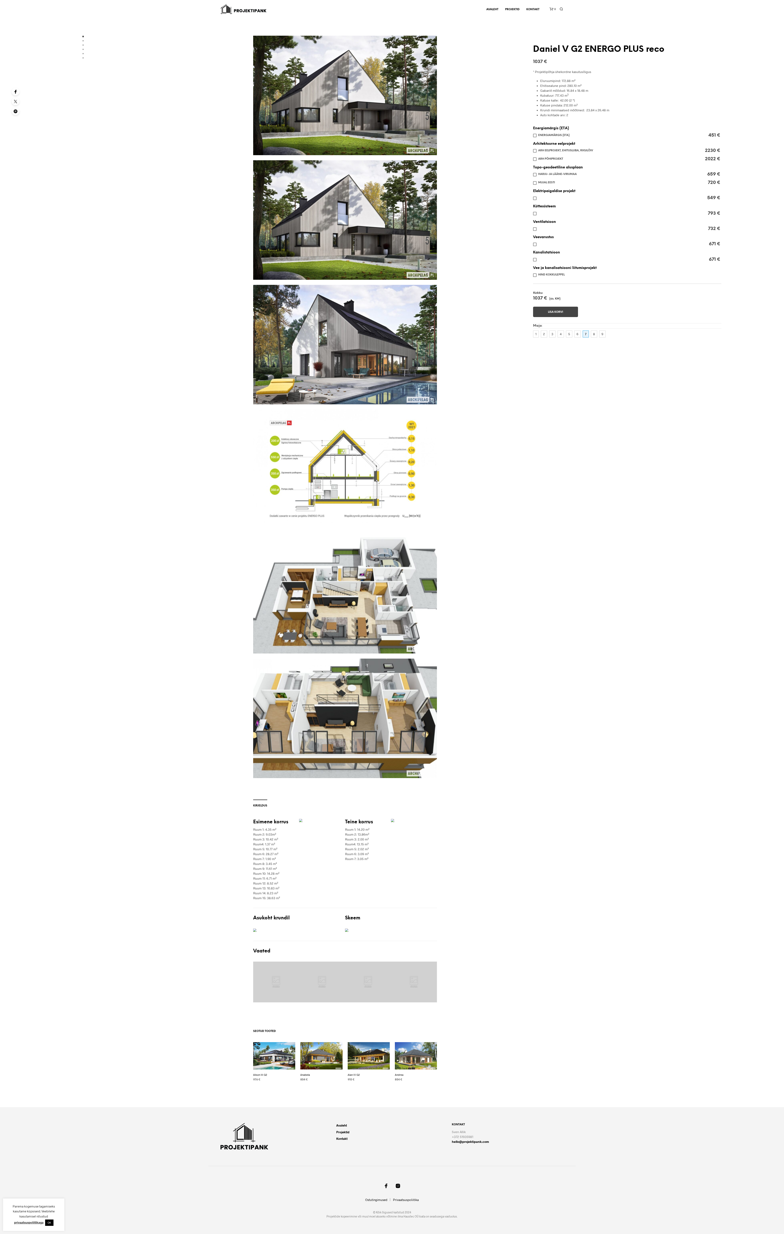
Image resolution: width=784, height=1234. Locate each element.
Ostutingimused (376, 1200)
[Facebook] (15, 91)
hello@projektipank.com (470, 1141)
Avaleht (492, 9)
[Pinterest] (15, 111)
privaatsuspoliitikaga (28, 1222)
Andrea (399, 1074)
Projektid (512, 9)
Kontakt (532, 9)
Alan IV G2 (354, 1074)
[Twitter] (15, 101)
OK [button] (49, 1222)
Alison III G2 (260, 1074)
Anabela (305, 1074)
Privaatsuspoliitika (406, 1200)
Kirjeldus (260, 805)
